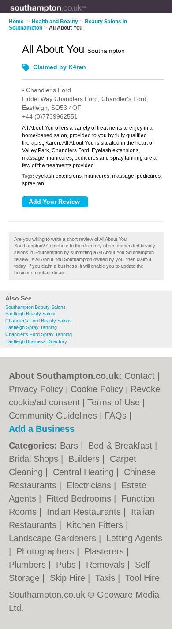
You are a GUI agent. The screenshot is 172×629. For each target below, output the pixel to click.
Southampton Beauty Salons (35, 307)
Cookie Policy (97, 389)
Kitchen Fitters (96, 525)
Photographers (46, 551)
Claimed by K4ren (59, 67)
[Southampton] (87, 13)
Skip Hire (69, 578)
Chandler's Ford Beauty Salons (38, 320)
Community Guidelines (53, 415)
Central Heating (84, 472)
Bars (70, 445)
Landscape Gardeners (54, 538)
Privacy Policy (36, 389)
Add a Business (42, 429)
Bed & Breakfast (121, 445)
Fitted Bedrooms (80, 498)
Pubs (67, 564)
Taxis (106, 578)
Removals (106, 564)
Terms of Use (113, 402)
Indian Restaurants (85, 512)
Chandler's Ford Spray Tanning (38, 334)
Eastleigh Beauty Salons (31, 313)
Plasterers (105, 551)
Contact (139, 376)
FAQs (116, 415)
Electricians (90, 485)
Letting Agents (134, 538)
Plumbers (29, 564)
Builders (85, 459)
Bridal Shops (35, 459)
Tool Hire (142, 578)
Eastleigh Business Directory (36, 341)
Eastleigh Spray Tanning (31, 327)
